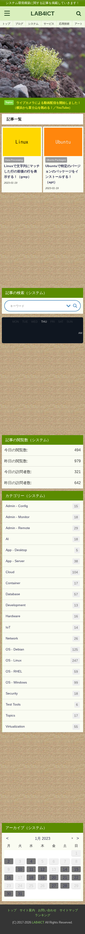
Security (42, 693)
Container (42, 583)
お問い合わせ (47, 910)
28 (65, 886)
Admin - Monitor (42, 517)
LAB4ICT (38, 922)
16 (9, 877)
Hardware (42, 616)
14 (65, 869)
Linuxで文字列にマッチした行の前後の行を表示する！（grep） (22, 171)
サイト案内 (27, 910)
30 (9, 894)
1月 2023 (42, 838)
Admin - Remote (42, 528)
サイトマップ (69, 910)
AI (42, 539)
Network (42, 638)
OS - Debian (42, 649)
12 (42, 869)
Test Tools (42, 704)
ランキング (42, 915)
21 (65, 877)
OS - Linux (42, 660)
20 (54, 877)
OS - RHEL (42, 671)
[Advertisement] (42, 242)
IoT (42, 627)
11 (31, 869)
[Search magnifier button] (75, 306)
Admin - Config (42, 506)
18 (31, 877)
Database (42, 594)
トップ (12, 910)
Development (42, 605)
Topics (42, 715)
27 (54, 886)
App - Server (42, 561)
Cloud (42, 572)
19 (42, 877)
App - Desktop (42, 550)
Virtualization (42, 726)
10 (20, 869)
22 (76, 877)
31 (20, 894)
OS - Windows (42, 682)
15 (76, 869)
